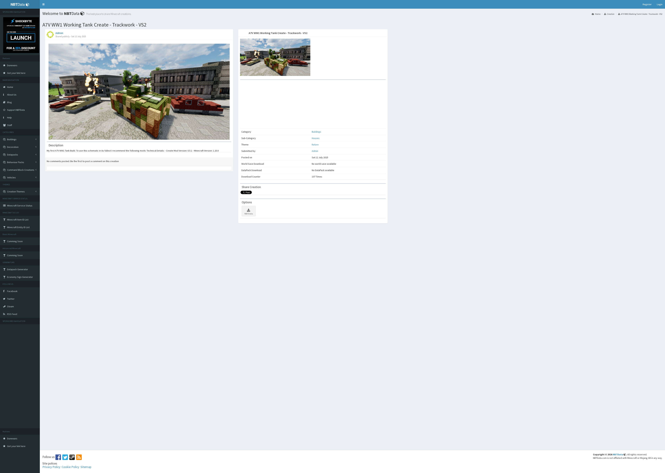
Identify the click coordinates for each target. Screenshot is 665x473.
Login (659, 4)
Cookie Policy (70, 467)
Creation (610, 14)
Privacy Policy (51, 467)
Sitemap (86, 467)
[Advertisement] (20, 376)
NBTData (249, 213)
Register (647, 4)
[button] (43, 4)
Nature (315, 144)
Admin (59, 33)
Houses (316, 138)
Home (597, 14)
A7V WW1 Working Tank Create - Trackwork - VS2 (641, 14)
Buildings (316, 131)
